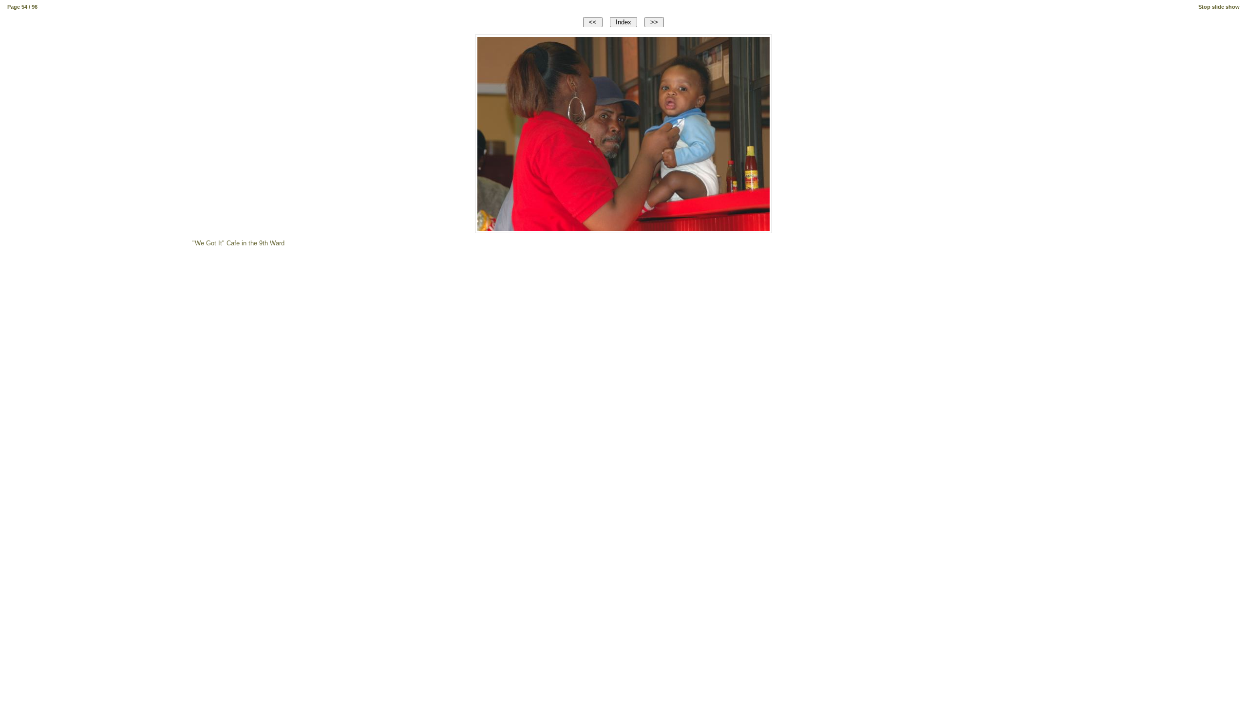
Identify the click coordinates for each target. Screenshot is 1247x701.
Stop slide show (1219, 7)
